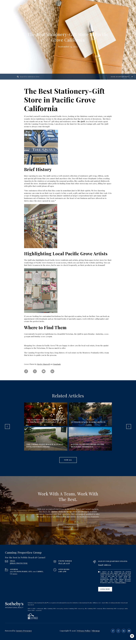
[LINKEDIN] (124, 631)
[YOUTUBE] (129, 631)
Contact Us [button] (68, 527)
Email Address (104, 565)
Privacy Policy (120, 582)
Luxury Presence (24, 631)
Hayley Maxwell (43, 364)
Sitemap (96, 631)
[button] (121, 77)
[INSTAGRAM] (118, 631)
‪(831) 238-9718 (64, 563)
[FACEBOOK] (113, 631)
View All (68, 460)
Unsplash (57, 364)
